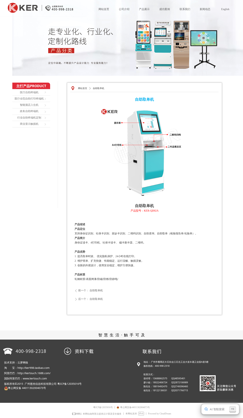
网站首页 (82, 88)
